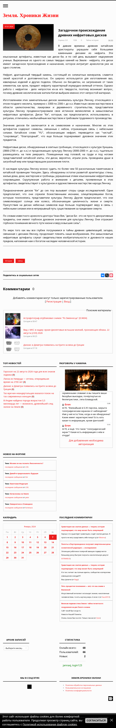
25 (30, 552)
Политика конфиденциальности (78, 690)
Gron (98, 618)
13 (45, 542)
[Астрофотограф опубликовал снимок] (12, 324)
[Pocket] (111, 275)
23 (15, 552)
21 (53, 547)
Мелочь (102, 537)
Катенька (29, 508)
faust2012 (106, 597)
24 (22, 552)
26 (37, 552)
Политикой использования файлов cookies (50, 724)
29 (7, 557)
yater (27, 497)
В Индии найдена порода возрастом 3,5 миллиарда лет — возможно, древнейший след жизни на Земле (28, 403)
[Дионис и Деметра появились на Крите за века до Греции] (12, 351)
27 (45, 552)
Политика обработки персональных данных (83, 685)
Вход (67, 301)
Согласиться (96, 720)
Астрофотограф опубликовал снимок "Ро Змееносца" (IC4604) (55, 318)
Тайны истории (92, 40)
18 (30, 547)
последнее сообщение (14, 467)
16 (15, 547)
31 (22, 557)
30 (15, 557)
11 (30, 542)
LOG (27, 467)
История (8, 261)
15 (7, 547)
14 (53, 542)
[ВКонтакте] (103, 275)
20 (45, 547)
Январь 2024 (30, 526)
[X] (107, 275)
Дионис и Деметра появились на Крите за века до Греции (53, 344)
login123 (77, 665)
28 (53, 552)
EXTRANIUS (65, 559)
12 (37, 542)
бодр (76, 580)
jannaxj (67, 665)
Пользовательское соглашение (78, 688)
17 (22, 547)
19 (37, 547)
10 (22, 542)
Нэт (26, 477)
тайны (20, 261)
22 (7, 552)
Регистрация (53, 301)
